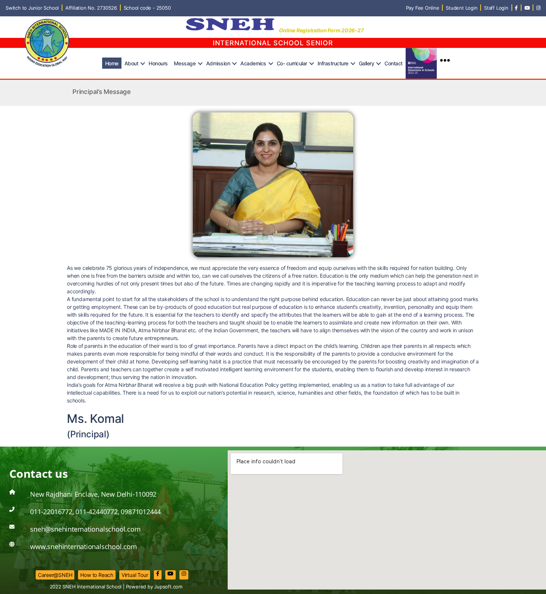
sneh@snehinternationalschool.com (85, 529)
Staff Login (496, 8)
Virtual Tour (134, 575)
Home (111, 63)
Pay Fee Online (422, 8)
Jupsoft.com (168, 587)
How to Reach (96, 575)
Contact (393, 63)
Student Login (461, 8)
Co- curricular (292, 63)
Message (185, 63)
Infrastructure (333, 63)
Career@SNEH (55, 575)
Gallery (366, 63)
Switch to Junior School (32, 8)
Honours (158, 63)
